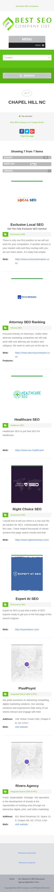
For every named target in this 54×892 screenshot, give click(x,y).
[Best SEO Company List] (27, 24)
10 (46, 157)
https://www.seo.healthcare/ (29, 450)
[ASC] (49, 170)
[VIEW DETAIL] (27, 182)
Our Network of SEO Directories (31, 879)
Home (11, 879)
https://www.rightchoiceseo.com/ (32, 540)
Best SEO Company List (20, 122)
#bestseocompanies (27, 863)
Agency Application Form (28, 882)
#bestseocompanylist (27, 853)
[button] (38, 45)
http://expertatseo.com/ (27, 629)
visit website (21, 727)
